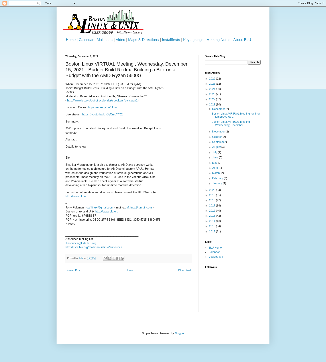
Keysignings (193, 40)
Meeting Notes (218, 40)
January (217, 183)
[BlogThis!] (109, 258)
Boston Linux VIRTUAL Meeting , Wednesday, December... (231, 123)
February (218, 178)
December (219, 109)
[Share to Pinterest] (122, 258)
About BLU (242, 40)
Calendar (86, 40)
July (215, 152)
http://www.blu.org (76, 196)
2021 (212, 104)
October (217, 136)
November (219, 131)
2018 (212, 200)
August (216, 147)
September (219, 142)
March (216, 173)
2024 (212, 89)
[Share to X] (114, 258)
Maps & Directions (143, 40)
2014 (212, 221)
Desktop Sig (215, 256)
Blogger (179, 333)
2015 (212, 215)
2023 (212, 94)
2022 (212, 99)
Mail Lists (105, 40)
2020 (212, 190)
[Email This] (105, 258)
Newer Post (74, 270)
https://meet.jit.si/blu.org (103, 107)
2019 (212, 195)
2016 (212, 210)
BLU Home (215, 247)
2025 (212, 83)
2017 (212, 205)
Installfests (171, 40)
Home (71, 40)
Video (120, 40)
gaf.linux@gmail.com (100, 207)
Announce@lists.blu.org (80, 243)
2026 (212, 78)
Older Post (184, 270)
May (215, 162)
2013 (212, 226)
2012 (212, 231)
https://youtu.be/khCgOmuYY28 (102, 114)
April (215, 167)
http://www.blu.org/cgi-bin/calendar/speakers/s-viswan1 (102, 100)
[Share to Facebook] (118, 258)
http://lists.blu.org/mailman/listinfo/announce (93, 247)
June (215, 157)
